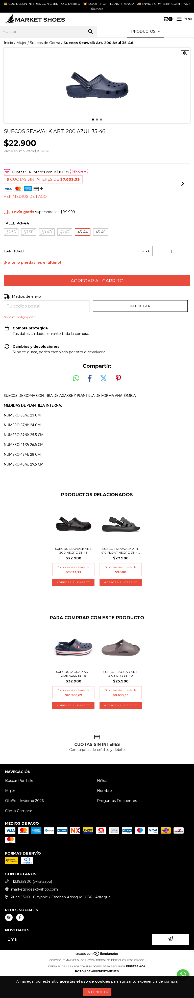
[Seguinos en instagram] (9, 917)
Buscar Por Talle (19, 780)
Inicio (8, 43)
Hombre (104, 790)
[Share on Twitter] (103, 378)
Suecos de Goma (45, 43)
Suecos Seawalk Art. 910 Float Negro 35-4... (121, 550)
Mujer (21, 43)
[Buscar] (90, 31)
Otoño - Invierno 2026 (24, 800)
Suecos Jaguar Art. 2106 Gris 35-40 (120, 673)
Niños (102, 780)
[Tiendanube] (97, 955)
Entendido (97, 992)
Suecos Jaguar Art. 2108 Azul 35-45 (73, 673)
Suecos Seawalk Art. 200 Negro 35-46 (73, 550)
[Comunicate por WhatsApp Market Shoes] (183, 974)
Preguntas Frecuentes (117, 800)
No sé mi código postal (20, 317)
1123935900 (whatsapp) (31, 881)
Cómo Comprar (18, 811)
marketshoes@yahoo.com (34, 889)
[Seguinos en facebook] (20, 917)
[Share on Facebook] (90, 378)
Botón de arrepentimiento (97, 971)
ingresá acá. (136, 966)
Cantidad (14, 251)
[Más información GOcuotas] (79, 172)
